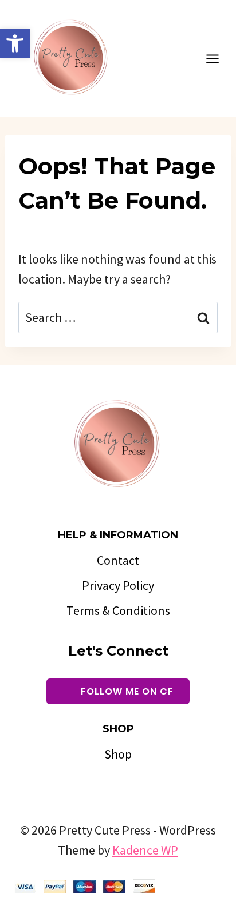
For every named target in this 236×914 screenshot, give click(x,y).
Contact (118, 560)
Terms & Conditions (118, 610)
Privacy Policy (118, 585)
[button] (15, 43)
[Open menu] (218, 58)
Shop (118, 754)
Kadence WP (145, 850)
